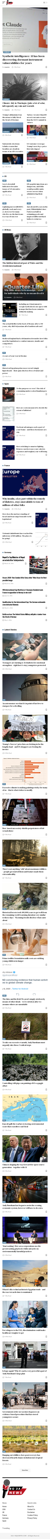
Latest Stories (10, 629)
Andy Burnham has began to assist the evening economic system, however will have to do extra (22, 1206)
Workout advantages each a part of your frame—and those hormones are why (31, 429)
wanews (7, 67)
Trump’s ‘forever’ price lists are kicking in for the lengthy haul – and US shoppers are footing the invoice (23, 747)
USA (4, 180)
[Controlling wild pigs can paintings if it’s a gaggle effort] (25, 1067)
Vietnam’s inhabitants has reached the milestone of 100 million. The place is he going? (17, 536)
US (5, 176)
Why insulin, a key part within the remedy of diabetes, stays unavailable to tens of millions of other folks (23, 502)
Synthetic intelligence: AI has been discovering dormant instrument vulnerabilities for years (23, 59)
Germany (7, 52)
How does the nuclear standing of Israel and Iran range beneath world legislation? (16, 516)
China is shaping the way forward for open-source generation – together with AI (23, 1166)
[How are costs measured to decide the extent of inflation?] (8, 414)
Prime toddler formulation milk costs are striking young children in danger (23, 959)
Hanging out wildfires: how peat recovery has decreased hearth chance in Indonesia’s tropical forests (22, 1458)
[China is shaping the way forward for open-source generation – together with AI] (25, 1148)
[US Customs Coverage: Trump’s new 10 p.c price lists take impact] (37, 156)
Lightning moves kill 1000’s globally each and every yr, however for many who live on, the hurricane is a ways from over (12, 212)
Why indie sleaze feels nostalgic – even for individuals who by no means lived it (24, 292)
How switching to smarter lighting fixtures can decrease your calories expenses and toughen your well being (31, 449)
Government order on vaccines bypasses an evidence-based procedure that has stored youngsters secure (20, 1414)
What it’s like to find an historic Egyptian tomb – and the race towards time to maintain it (23, 1290)
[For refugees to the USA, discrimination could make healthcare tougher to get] (25, 1314)
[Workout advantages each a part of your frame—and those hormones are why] (8, 433)
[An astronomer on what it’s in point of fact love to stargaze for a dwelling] (25, 687)
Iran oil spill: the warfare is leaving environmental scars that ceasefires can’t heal (23, 1125)
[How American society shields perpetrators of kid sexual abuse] (25, 812)
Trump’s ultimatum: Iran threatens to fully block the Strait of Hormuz (12, 117)
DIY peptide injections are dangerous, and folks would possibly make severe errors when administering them (37, 189)
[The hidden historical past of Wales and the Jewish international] (25, 246)
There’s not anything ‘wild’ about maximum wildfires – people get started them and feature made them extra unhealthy (24, 872)
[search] (39, 2)
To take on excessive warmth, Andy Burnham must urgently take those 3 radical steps (23, 1043)
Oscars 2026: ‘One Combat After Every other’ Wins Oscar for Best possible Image (24, 579)
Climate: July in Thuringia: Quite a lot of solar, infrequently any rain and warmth (23, 104)
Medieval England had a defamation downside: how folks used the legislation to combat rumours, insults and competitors (25, 341)
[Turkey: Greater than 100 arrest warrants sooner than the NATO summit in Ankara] (37, 130)
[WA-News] (10, 2)
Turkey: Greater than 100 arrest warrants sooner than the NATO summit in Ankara (37, 119)
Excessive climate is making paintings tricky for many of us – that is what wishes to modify (24, 788)
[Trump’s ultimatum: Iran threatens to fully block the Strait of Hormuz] (12, 127)
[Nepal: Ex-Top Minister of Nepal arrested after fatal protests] (38, 565)
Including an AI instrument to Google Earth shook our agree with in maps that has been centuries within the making (33, 308)
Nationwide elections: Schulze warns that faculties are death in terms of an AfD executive (12, 148)
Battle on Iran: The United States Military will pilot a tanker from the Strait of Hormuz (24, 615)
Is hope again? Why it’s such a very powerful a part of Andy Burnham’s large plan (24, 1372)
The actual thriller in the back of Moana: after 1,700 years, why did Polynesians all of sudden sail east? (22, 325)
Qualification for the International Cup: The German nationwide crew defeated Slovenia (23, 603)
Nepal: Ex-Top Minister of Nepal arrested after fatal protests (13, 559)
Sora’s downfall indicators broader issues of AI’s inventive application (11, 188)
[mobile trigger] (4, 2)
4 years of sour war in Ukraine (14, 356)
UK (4, 259)
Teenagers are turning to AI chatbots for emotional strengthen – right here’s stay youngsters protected (24, 664)
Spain (6, 384)
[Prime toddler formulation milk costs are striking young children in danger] (25, 942)
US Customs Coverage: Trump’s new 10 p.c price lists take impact (37, 146)
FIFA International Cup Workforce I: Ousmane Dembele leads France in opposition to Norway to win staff (22, 591)
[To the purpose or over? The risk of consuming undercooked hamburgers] (8, 394)
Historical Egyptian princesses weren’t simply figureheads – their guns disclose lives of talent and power (22, 370)
